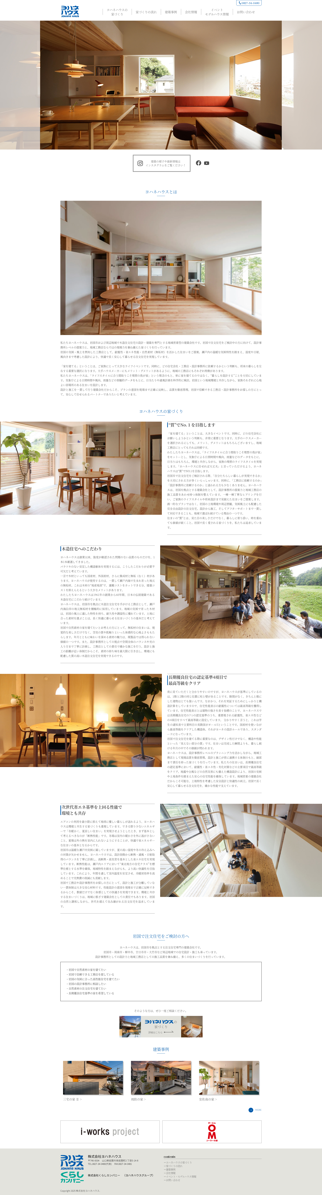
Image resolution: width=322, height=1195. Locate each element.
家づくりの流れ (146, 12)
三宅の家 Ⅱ (71, 1099)
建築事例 (171, 12)
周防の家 (137, 1099)
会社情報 (191, 12)
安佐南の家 (206, 1099)
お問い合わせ (246, 12)
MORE (258, 1110)
